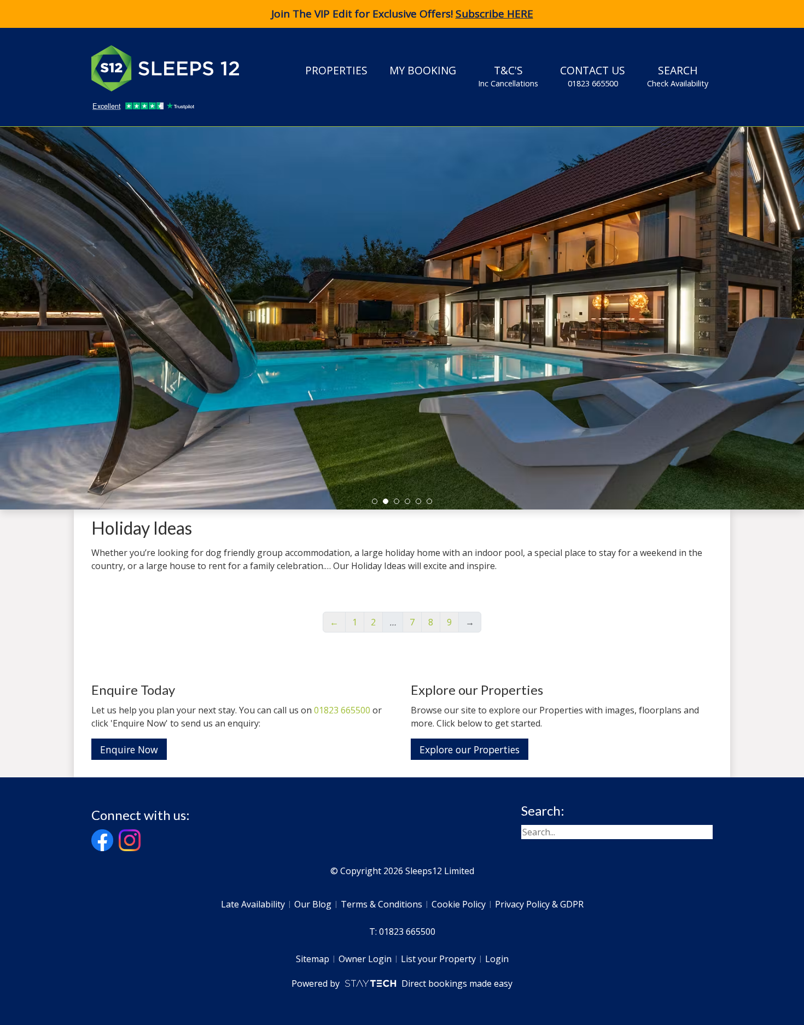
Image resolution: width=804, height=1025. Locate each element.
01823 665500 (342, 710)
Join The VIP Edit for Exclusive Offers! (402, 14)
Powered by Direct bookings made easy (402, 983)
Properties (336, 70)
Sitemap (312, 959)
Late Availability (253, 904)
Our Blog (312, 904)
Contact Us (592, 76)
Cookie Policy (459, 904)
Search (677, 76)
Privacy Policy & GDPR (539, 904)
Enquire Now (129, 749)
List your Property (438, 959)
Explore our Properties (470, 749)
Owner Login (365, 959)
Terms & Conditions (381, 904)
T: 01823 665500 (402, 932)
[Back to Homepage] (173, 68)
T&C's (508, 76)
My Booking (422, 70)
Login (497, 959)
